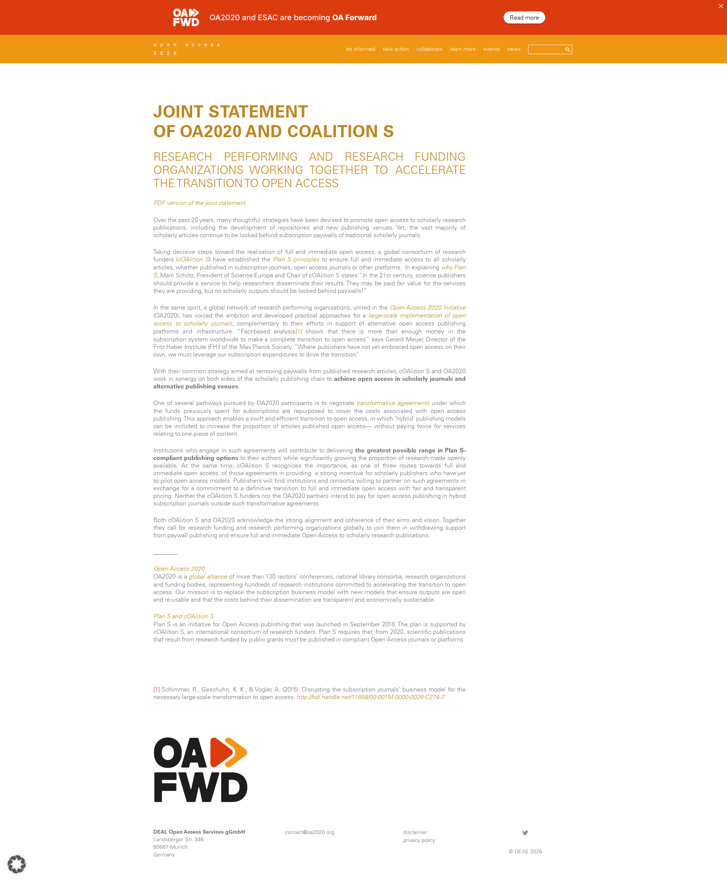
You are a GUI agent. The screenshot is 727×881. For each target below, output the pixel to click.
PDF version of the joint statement (199, 203)
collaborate (430, 48)
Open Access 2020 (178, 568)
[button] (16, 864)
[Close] (721, 6)
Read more (524, 17)
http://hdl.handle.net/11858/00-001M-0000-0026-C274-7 (370, 697)
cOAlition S (193, 259)
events (492, 48)
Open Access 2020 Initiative (428, 307)
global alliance (208, 576)
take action (396, 48)
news (514, 48)
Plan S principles (296, 259)
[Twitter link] (525, 832)
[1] (298, 331)
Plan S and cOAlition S (183, 616)
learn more (463, 48)
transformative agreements (392, 403)
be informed (360, 48)
